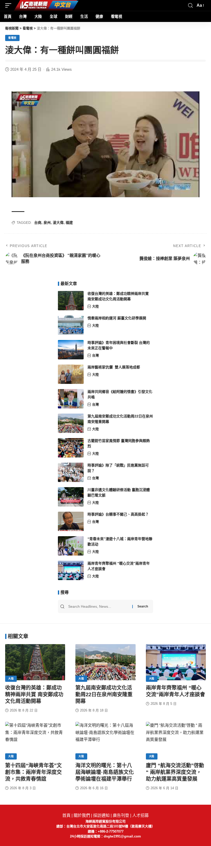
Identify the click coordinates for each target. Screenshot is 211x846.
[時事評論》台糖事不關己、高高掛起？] (71, 521)
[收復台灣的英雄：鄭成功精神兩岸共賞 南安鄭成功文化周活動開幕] (71, 300)
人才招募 (140, 815)
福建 (69, 222)
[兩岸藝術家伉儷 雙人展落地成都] (71, 374)
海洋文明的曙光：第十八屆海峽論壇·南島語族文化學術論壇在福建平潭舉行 (104, 772)
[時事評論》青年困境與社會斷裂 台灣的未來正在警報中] (71, 349)
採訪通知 (101, 815)
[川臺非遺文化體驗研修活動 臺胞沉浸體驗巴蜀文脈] (71, 497)
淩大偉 (58, 222)
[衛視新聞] (46, 5)
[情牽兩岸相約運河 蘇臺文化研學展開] (71, 325)
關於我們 (82, 815)
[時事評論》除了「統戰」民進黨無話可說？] (71, 472)
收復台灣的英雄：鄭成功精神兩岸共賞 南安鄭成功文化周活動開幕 (34, 694)
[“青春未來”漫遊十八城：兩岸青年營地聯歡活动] (71, 546)
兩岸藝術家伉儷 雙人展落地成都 (113, 367)
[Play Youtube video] (105, 144)
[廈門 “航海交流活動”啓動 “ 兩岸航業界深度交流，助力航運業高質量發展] (176, 740)
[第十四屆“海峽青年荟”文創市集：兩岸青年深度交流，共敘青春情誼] (35, 740)
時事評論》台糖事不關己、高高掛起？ (118, 514)
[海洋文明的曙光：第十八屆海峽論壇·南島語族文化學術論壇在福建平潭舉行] (105, 740)
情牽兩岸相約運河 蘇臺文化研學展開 (116, 318)
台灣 (95, 355)
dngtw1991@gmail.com (122, 836)
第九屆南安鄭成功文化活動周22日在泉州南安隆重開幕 (104, 694)
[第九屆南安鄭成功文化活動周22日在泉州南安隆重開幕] (71, 423)
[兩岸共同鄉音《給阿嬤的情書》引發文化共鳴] (71, 398)
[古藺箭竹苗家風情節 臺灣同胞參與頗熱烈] (71, 447)
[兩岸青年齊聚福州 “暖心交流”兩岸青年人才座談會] (71, 570)
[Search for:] (99, 606)
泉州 (47, 222)
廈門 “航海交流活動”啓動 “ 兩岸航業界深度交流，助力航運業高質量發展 (175, 772)
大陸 (95, 306)
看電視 (12, 37)
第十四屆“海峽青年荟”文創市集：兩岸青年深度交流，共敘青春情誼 (33, 772)
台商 (37, 222)
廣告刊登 (121, 815)
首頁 (66, 815)
